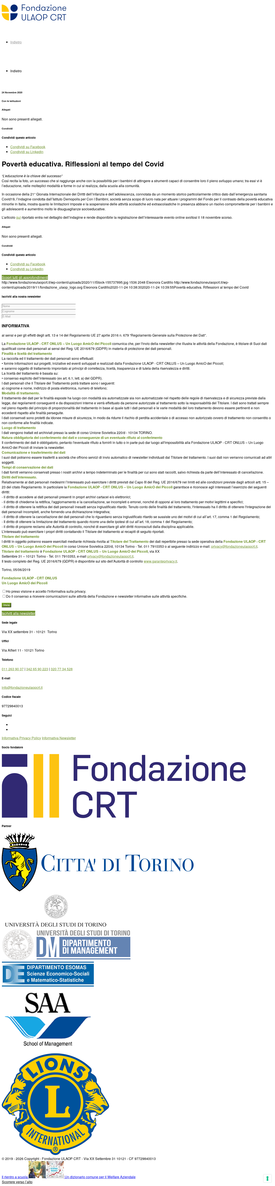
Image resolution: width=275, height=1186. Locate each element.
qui (18, 217)
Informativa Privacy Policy (21, 737)
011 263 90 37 (13, 668)
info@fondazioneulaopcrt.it (22, 687)
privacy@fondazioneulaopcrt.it (234, 546)
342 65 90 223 (37, 668)
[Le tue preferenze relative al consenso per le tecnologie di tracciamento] (267, 1178)
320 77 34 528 (62, 668)
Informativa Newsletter (59, 737)
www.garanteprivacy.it (160, 561)
